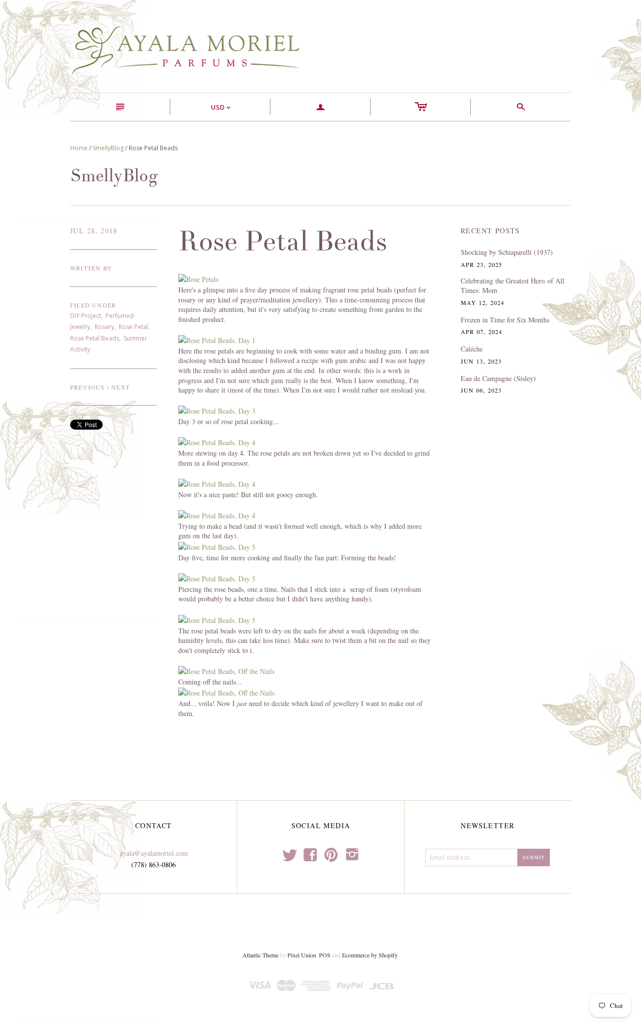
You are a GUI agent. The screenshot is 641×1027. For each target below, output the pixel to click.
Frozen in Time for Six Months (505, 319)
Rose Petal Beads (94, 338)
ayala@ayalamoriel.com (154, 853)
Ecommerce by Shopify (369, 955)
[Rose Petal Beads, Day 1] (216, 339)
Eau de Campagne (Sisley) (498, 378)
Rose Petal (133, 326)
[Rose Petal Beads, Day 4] (216, 441)
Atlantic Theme (260, 955)
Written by (91, 268)
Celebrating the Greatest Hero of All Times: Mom (512, 285)
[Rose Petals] (198, 278)
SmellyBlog (108, 148)
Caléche (472, 349)
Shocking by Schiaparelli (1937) (507, 252)
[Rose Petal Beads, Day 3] (216, 410)
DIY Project (85, 315)
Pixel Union (301, 955)
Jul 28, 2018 (94, 230)
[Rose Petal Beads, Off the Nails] (226, 670)
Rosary (104, 326)
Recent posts (490, 230)
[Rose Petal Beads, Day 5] (216, 546)
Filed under (93, 305)
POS (325, 955)
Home (79, 148)
